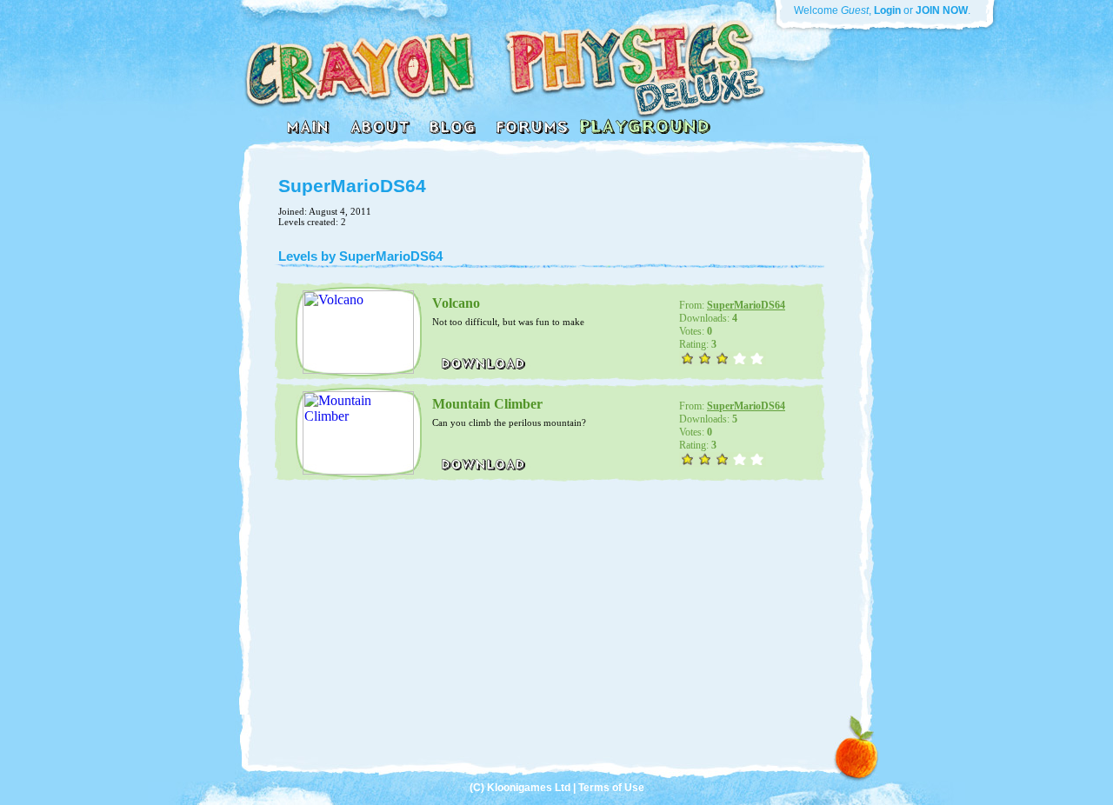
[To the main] (309, 131)
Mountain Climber (487, 403)
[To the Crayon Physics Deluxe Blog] (452, 131)
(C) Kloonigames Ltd (520, 788)
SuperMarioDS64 (746, 305)
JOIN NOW (942, 10)
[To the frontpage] (497, 108)
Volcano (456, 303)
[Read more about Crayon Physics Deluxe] (379, 131)
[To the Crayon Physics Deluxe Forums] (531, 131)
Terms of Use (611, 788)
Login (887, 10)
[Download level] (483, 367)
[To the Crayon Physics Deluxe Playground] (644, 131)
